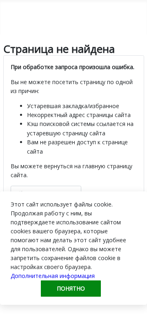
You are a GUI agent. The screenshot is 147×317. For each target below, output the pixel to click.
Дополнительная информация (53, 276)
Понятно (71, 288)
